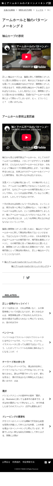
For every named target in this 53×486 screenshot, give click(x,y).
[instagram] (45, 462)
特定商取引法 (28, 462)
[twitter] (49, 462)
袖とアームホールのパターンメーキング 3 (30, 266)
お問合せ (6, 462)
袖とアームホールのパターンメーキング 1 (23, 262)
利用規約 (16, 462)
